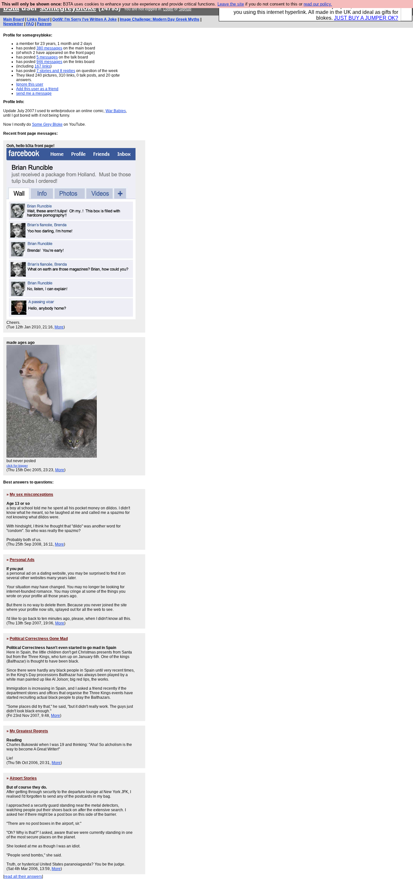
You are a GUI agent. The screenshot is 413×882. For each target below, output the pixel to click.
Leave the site (230, 4)
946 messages (49, 61)
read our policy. (318, 4)
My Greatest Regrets (29, 731)
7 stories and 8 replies (55, 71)
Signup (185, 9)
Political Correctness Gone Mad (39, 638)
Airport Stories (23, 778)
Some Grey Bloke (47, 124)
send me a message (34, 93)
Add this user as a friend (37, 89)
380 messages (49, 48)
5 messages (47, 57)
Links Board (38, 19)
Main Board (13, 19)
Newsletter (13, 24)
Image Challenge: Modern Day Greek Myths (159, 19)
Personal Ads (22, 560)
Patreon (44, 24)
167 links (42, 66)
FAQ (30, 24)
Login (168, 9)
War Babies (116, 111)
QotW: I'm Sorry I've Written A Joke (84, 19)
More (59, 327)
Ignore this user (29, 84)
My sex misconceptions (31, 494)
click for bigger (17, 465)
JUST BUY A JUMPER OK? (366, 18)
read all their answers (23, 876)
